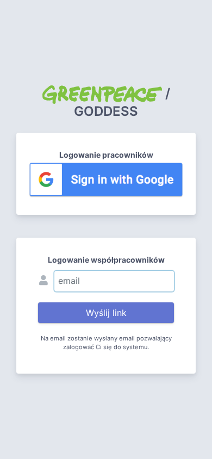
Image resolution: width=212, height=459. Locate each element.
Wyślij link (106, 312)
